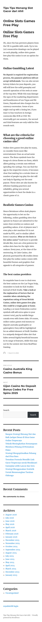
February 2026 (11, 534)
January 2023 (11, 575)
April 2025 (10, 565)
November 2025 (12, 543)
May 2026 (9, 524)
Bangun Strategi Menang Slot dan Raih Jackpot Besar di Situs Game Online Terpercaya (20, 437)
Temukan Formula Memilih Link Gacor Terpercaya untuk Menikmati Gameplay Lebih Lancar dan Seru (21, 462)
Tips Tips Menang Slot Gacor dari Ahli (18, 9)
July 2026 (9, 518)
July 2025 (9, 556)
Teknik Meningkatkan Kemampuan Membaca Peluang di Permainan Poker (21, 447)
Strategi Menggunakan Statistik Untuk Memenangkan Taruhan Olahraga (19, 472)
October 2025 (11, 546)
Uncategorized (11, 593)
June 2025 (9, 559)
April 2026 (10, 527)
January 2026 (11, 537)
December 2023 (12, 572)
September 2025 (12, 549)
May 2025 (9, 562)
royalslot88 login (10, 606)
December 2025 (12, 540)
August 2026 (11, 515)
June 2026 (10, 521)
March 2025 (10, 569)
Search (6, 410)
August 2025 (11, 553)
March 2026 (10, 530)
